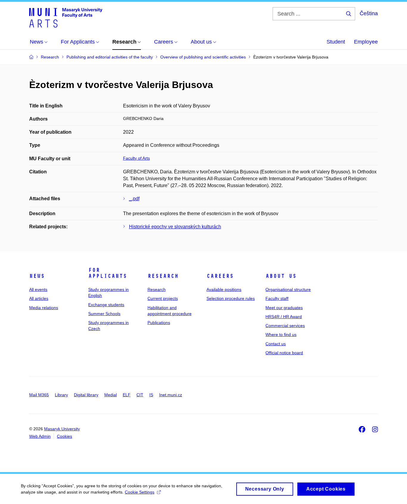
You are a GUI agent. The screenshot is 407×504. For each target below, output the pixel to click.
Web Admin (40, 436)
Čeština (369, 13)
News (37, 276)
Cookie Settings (139, 492)
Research (162, 276)
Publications (158, 322)
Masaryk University (62, 428)
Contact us (275, 343)
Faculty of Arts (136, 158)
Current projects (162, 298)
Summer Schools (104, 313)
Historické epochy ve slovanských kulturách (175, 226)
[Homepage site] (65, 17)
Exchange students (106, 304)
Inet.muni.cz (170, 394)
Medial (110, 394)
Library (61, 394)
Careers (220, 276)
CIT (139, 394)
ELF (127, 394)
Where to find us (280, 334)
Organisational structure (288, 289)
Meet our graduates (284, 307)
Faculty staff (276, 298)
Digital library (86, 394)
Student (336, 42)
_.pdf (134, 198)
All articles (38, 298)
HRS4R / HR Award (283, 316)
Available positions (223, 289)
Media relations (43, 307)
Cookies (64, 436)
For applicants (107, 273)
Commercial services (285, 325)
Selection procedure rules (230, 298)
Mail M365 (39, 394)
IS (151, 394)
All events (38, 289)
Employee (366, 42)
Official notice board (284, 352)
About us (280, 276)
